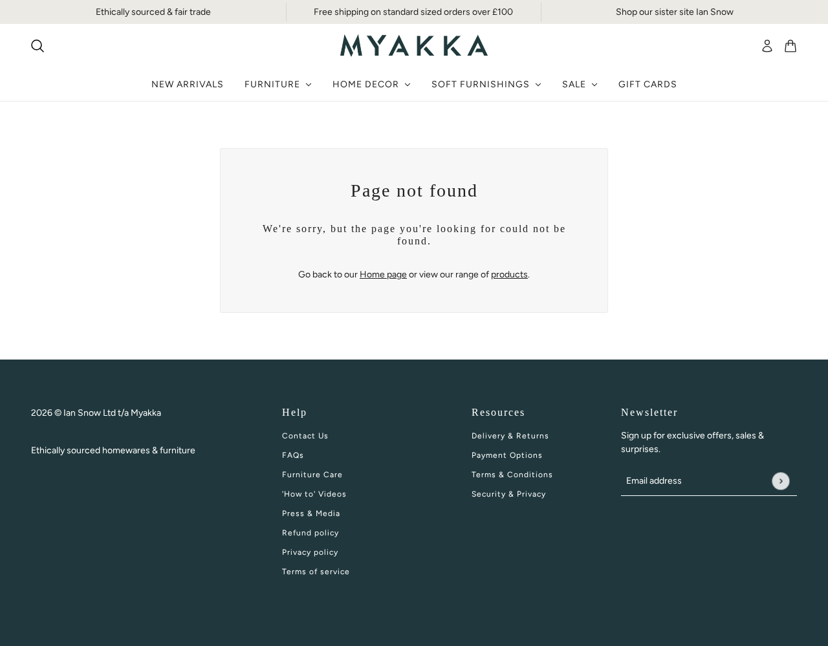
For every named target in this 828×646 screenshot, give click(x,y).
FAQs (293, 455)
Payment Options (507, 455)
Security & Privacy (509, 494)
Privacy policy (310, 552)
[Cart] (790, 45)
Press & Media (311, 513)
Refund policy (310, 532)
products (509, 274)
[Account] (767, 45)
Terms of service (316, 571)
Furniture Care (312, 474)
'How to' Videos (314, 494)
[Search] (37, 45)
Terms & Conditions (512, 474)
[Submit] (780, 481)
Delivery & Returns (510, 435)
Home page (383, 274)
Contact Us (305, 435)
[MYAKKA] (414, 45)
